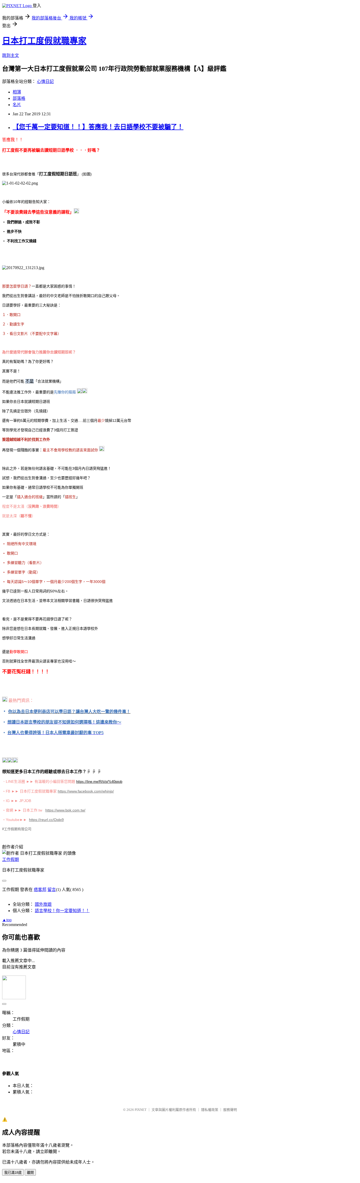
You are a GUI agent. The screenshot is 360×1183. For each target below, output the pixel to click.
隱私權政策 (209, 1110)
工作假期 (10, 859)
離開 (30, 1173)
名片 (17, 104)
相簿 (17, 92)
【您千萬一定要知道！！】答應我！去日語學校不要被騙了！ (98, 126)
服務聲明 (230, 1110)
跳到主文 (10, 55)
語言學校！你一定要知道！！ (62, 910)
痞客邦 (40, 889)
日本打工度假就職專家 (44, 41)
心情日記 (45, 81)
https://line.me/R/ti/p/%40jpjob (99, 782)
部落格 (19, 98)
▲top (7, 920)
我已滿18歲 (13, 1173)
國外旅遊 (43, 904)
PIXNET (141, 1110)
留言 (51, 889)
